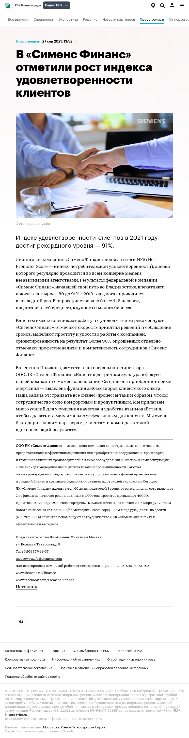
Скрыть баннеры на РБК (91, 650)
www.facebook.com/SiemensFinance (45, 580)
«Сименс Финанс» (35, 328)
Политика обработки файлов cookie (32, 676)
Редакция (57, 650)
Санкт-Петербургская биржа (83, 726)
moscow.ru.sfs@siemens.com (39, 559)
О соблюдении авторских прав (131, 658)
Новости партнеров (118, 19)
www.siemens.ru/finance (36, 573)
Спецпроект (43, 19)
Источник (26, 587)
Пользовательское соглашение (28, 667)
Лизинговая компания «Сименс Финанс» (60, 260)
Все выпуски (18, 19)
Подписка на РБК (129, 650)
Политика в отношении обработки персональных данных (104, 667)
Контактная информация (24, 650)
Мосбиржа (51, 726)
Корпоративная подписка (25, 658)
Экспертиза (68, 19)
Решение (90, 19)
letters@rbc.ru (16, 714)
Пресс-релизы (152, 19)
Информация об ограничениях (76, 658)
